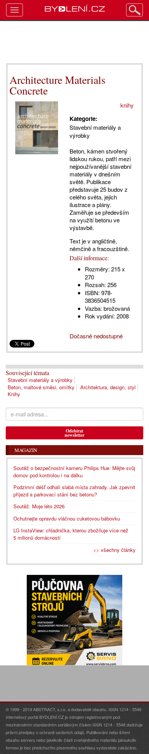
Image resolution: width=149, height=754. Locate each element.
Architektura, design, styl (108, 387)
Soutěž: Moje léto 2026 (39, 506)
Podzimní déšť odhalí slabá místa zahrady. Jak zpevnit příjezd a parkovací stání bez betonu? (74, 490)
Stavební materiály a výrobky (40, 380)
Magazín (26, 450)
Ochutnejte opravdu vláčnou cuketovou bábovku (66, 518)
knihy (127, 105)
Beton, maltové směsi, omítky (41, 387)
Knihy (14, 394)
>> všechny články (114, 549)
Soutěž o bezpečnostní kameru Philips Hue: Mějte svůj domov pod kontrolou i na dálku (74, 471)
